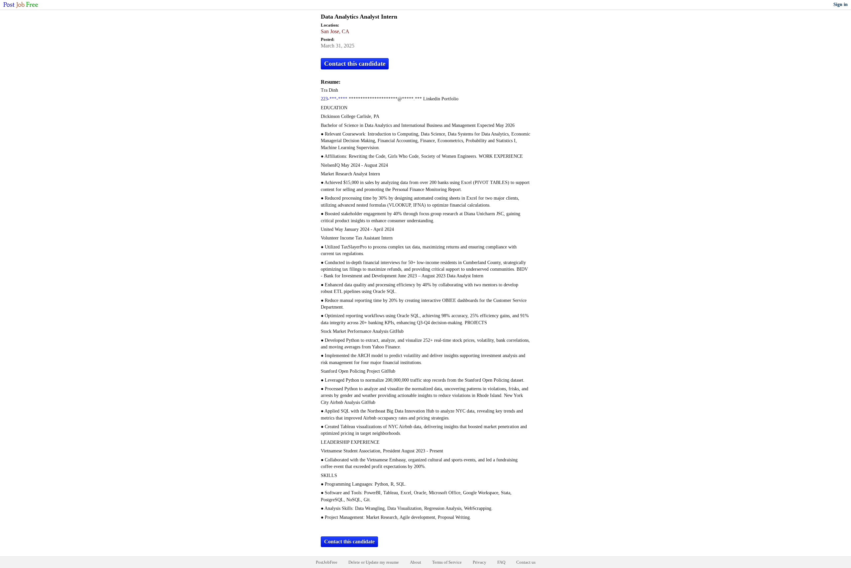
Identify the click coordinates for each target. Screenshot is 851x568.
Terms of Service (447, 562)
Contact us (526, 562)
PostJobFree (326, 562)
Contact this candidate (354, 63)
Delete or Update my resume (373, 562)
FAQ (501, 562)
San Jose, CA (335, 31)
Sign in (840, 4)
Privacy (479, 562)
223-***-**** (334, 98)
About (415, 562)
